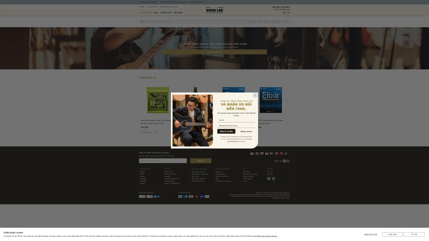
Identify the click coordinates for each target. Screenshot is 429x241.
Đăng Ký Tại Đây (226, 131)
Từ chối (414, 234)
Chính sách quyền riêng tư (266, 236)
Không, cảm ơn (246, 131)
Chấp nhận (392, 234)
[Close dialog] (255, 95)
